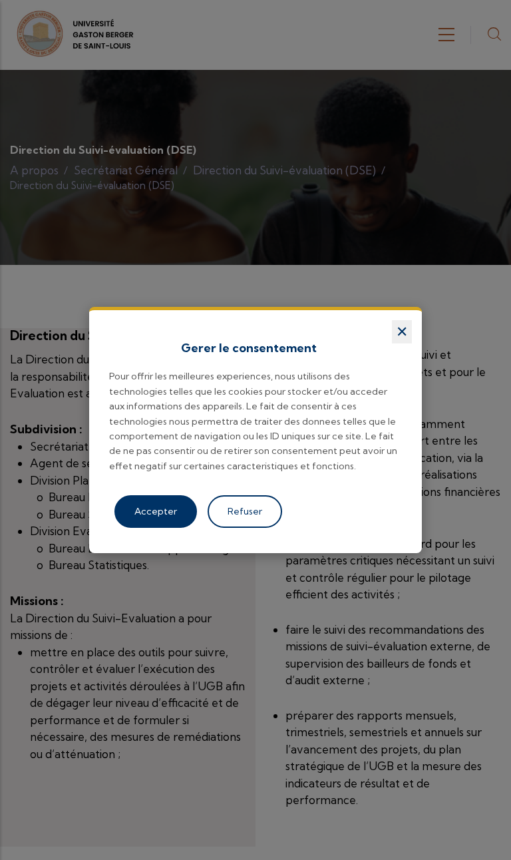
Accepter (155, 511)
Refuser (245, 511)
